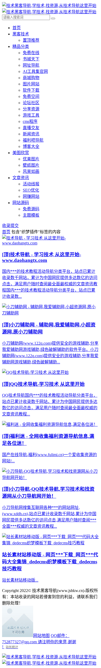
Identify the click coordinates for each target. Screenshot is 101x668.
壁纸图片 (31, 165)
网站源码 (20, 202)
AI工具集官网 (35, 71)
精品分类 (20, 46)
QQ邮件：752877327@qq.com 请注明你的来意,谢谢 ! (39, 641)
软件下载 (31, 90)
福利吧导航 (33, 140)
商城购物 (31, 77)
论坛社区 (31, 102)
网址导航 (31, 65)
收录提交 (10, 225)
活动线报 (31, 184)
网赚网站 (31, 196)
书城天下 (31, 59)
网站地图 (41, 635)
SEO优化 (31, 190)
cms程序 (30, 121)
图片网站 (31, 84)
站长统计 (12, 647)
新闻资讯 (31, 134)
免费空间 (31, 96)
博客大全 (31, 146)
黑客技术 (20, 34)
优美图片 (31, 159)
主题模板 (31, 215)
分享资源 (31, 109)
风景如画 (31, 171)
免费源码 (31, 209)
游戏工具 (31, 115)
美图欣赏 (20, 152)
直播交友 (31, 127)
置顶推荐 (31, 40)
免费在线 (31, 53)
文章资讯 (20, 177)
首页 (16, 28)
